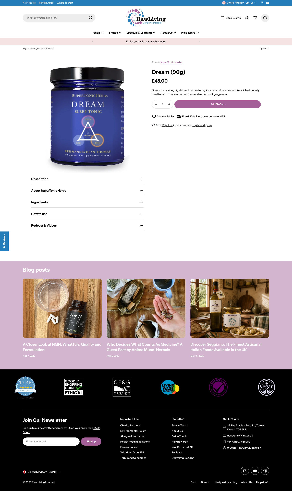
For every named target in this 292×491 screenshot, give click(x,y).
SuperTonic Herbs (171, 62)
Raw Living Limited (43, 482)
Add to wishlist (165, 116)
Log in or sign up (202, 125)
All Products (29, 2)
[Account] (247, 18)
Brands (205, 482)
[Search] (91, 18)
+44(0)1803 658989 (238, 441)
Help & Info (262, 482)
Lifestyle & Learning (225, 482)
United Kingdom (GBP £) (240, 2)
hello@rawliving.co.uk (240, 435)
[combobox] (59, 18)
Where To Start (65, 2)
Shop (194, 482)
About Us (246, 482)
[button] (93, 42)
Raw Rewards (46, 2)
